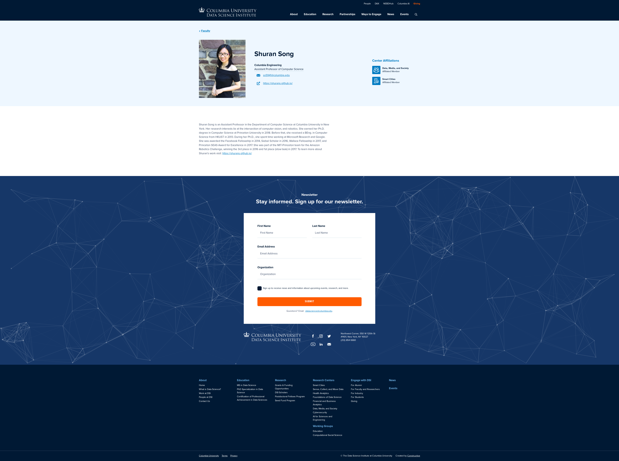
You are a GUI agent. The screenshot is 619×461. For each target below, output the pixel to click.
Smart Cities (319, 385)
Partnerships (347, 14)
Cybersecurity (320, 412)
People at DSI (205, 397)
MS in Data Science (246, 385)
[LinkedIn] (321, 344)
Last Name (318, 226)
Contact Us (204, 401)
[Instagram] (321, 336)
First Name (264, 226)
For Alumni (356, 385)
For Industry (357, 393)
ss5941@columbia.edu (276, 75)
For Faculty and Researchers (365, 389)
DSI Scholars (281, 392)
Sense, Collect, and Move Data (328, 389)
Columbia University (209, 455)
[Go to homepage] (227, 12)
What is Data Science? (210, 389)
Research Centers (323, 380)
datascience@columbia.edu (318, 311)
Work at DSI (205, 393)
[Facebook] (313, 336)
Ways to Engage (371, 14)
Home (202, 385)
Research (328, 14)
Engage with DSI (361, 380)
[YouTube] (313, 344)
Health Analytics (321, 393)
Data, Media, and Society (325, 408)
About (294, 14)
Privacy (233, 455)
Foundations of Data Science (327, 397)
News (390, 14)
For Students (357, 397)
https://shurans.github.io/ (278, 83)
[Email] (329, 344)
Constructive (413, 455)
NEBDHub (388, 3)
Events (404, 14)
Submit (309, 301)
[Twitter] (329, 336)
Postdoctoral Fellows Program (290, 396)
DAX (377, 3)
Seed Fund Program (285, 400)
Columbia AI (403, 3)
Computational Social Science (327, 435)
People (367, 3)
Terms (225, 455)
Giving (416, 3)
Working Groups (323, 426)
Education (310, 14)
